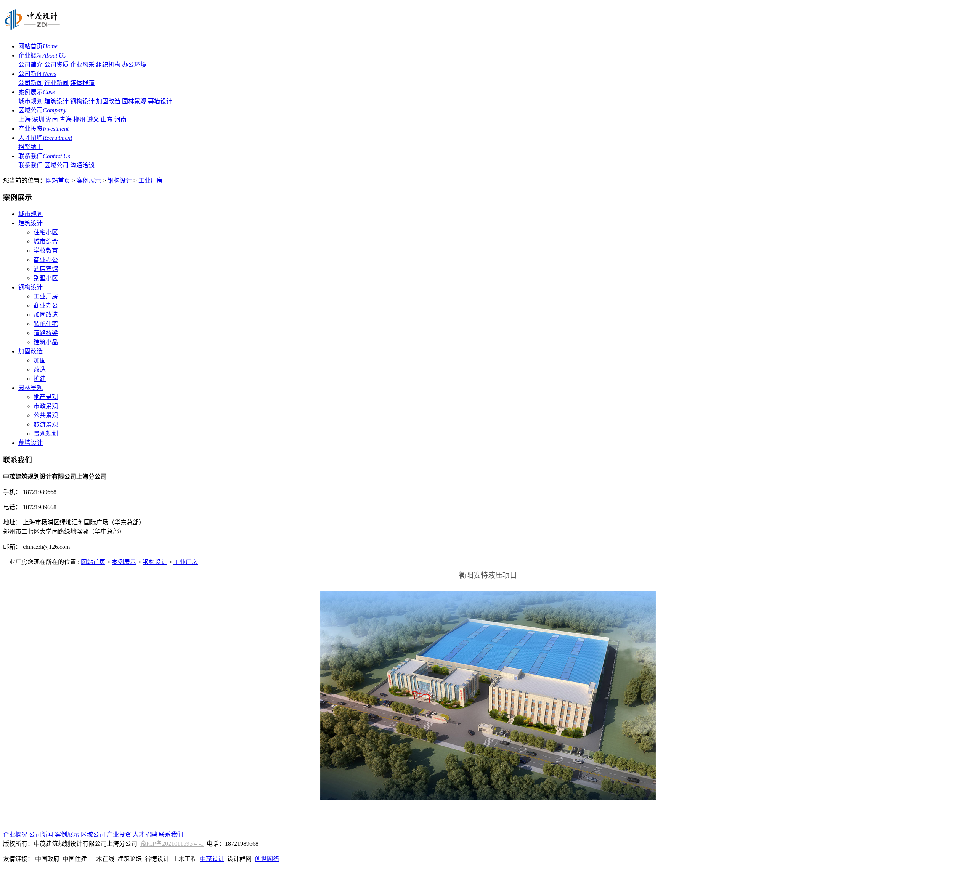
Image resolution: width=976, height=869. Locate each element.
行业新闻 (56, 83)
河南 (120, 119)
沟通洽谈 (82, 165)
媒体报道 (82, 83)
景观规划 (46, 433)
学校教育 (46, 250)
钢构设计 (82, 101)
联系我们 (44, 156)
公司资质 (56, 64)
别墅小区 (46, 278)
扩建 (40, 378)
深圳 (38, 119)
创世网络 (267, 859)
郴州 (79, 119)
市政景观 (46, 406)
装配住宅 (46, 324)
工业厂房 (150, 180)
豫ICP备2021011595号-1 (172, 843)
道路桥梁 (46, 333)
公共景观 (46, 415)
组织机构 (108, 64)
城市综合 (46, 241)
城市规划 (30, 101)
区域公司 (42, 110)
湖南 (52, 119)
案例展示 (36, 92)
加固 (40, 360)
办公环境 (134, 64)
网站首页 (38, 46)
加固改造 (108, 101)
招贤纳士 (30, 147)
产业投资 (43, 128)
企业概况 (42, 55)
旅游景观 (46, 424)
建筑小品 (46, 342)
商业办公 (46, 260)
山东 (107, 119)
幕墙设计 (160, 101)
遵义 (93, 119)
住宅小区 (46, 232)
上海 (24, 119)
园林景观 (134, 101)
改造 (40, 369)
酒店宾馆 (46, 269)
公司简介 (30, 64)
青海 (65, 119)
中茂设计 (212, 859)
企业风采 (82, 64)
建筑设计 (56, 101)
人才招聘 (45, 138)
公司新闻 (37, 74)
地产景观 (46, 397)
